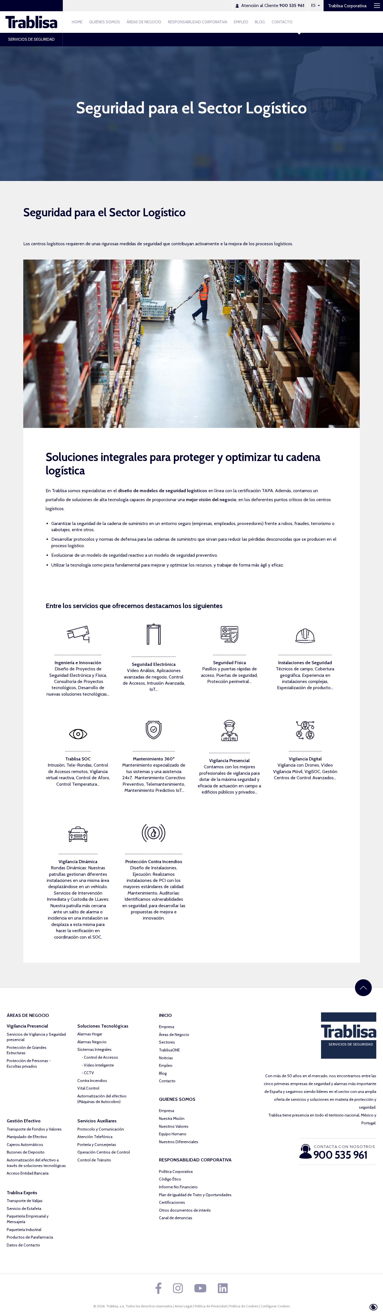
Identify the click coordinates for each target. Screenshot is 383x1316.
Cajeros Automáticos (25, 1144)
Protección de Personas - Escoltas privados (29, 1063)
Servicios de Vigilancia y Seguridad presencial (36, 1037)
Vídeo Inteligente (99, 1065)
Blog (260, 21)
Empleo (241, 21)
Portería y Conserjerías (96, 1144)
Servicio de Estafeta (24, 1208)
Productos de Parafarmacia (30, 1237)
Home (77, 21)
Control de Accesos (101, 1057)
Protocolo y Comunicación (100, 1129)
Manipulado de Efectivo (27, 1136)
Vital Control (88, 1088)
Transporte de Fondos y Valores (34, 1129)
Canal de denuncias (175, 1217)
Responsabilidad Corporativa (197, 21)
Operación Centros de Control (103, 1152)
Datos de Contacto (23, 1245)
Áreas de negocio (144, 21)
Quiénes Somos (104, 21)
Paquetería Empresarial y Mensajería (28, 1219)
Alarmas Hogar (89, 1034)
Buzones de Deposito (26, 1152)
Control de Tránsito (94, 1160)
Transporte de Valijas (25, 1200)
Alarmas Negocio (92, 1041)
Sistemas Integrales (94, 1049)
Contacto (282, 21)
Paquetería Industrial (24, 1229)
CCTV (89, 1072)
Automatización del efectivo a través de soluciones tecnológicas (36, 1162)
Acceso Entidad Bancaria (28, 1173)
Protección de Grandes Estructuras (27, 1050)
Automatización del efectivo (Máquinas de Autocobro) (101, 1098)
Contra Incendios (92, 1080)
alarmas (340, 1083)
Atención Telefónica (94, 1136)
